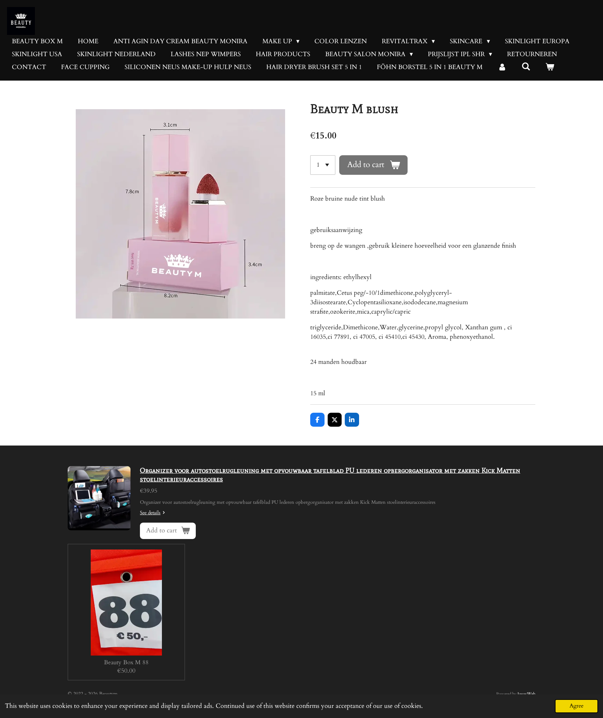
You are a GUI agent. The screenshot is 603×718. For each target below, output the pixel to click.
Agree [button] (576, 706)
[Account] (502, 67)
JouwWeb (526, 694)
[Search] (525, 67)
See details (150, 512)
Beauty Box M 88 (126, 662)
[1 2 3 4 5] (322, 165)
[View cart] (549, 67)
